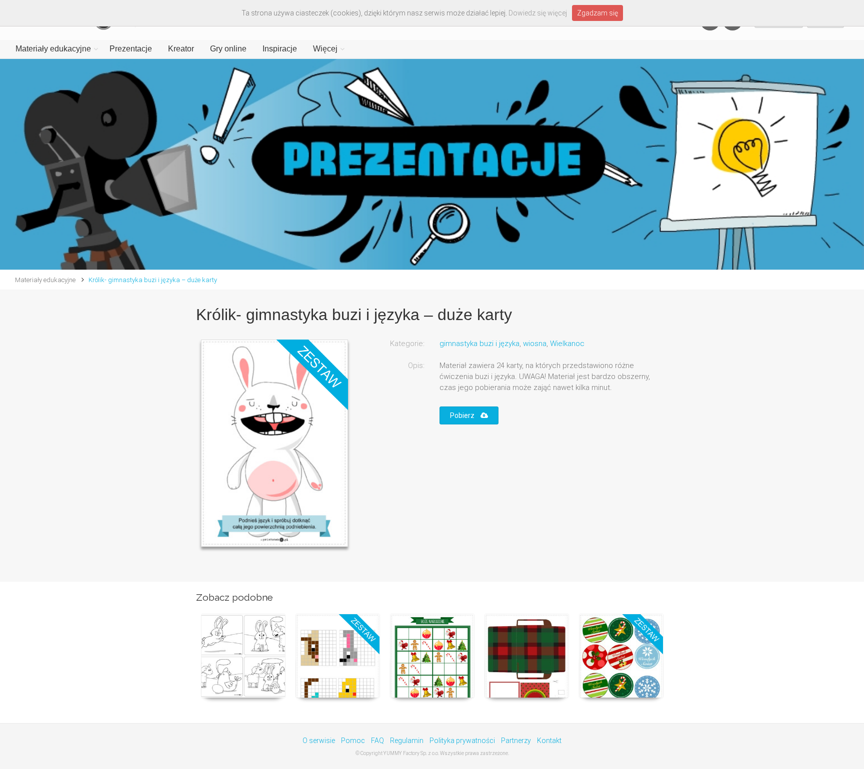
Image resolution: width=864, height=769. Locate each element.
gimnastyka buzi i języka (480, 343)
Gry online (228, 48)
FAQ (377, 741)
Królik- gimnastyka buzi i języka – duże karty (152, 280)
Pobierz (465, 415)
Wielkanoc (567, 343)
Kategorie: (407, 343)
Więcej (325, 48)
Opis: (416, 365)
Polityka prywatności (462, 741)
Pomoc (353, 741)
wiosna (534, 343)
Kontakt (549, 741)
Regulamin (407, 741)
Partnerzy (516, 741)
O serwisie (318, 741)
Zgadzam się (597, 13)
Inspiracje (279, 48)
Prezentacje (131, 48)
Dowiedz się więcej (537, 13)
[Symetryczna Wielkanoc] (338, 656)
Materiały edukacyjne (53, 48)
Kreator (181, 48)
